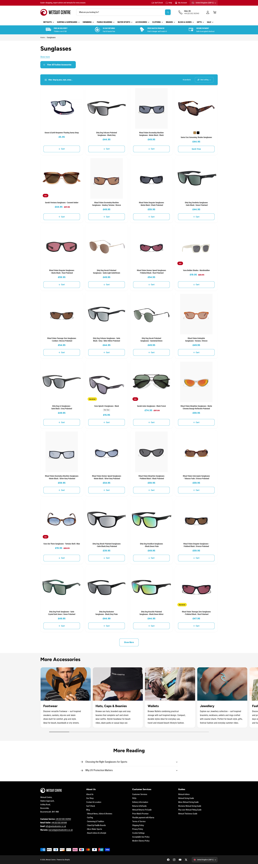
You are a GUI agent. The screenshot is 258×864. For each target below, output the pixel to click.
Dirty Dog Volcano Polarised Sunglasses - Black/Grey (106, 134)
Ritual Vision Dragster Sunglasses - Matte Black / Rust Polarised (61, 271)
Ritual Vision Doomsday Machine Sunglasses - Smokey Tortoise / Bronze (106, 203)
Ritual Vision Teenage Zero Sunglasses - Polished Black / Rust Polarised (196, 613)
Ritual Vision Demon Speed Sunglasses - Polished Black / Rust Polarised (151, 271)
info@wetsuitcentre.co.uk (56, 826)
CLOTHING (156, 22)
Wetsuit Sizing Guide (186, 798)
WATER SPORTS (123, 22)
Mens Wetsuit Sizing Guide (188, 802)
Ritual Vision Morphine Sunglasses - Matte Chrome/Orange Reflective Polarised (196, 407)
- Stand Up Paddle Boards (96, 825)
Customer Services (139, 794)
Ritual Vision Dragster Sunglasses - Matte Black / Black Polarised (151, 203)
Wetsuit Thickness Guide (187, 813)
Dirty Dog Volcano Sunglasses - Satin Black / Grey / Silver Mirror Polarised (106, 339)
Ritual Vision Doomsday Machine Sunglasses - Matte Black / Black (151, 134)
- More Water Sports (94, 829)
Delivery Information (140, 802)
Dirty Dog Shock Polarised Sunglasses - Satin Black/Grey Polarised (107, 545)
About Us (89, 794)
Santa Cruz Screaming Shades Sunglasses (196, 137)
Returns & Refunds (139, 806)
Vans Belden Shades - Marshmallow (196, 270)
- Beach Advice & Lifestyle (96, 833)
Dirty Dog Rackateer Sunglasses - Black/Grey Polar (106, 613)
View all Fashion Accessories (59, 64)
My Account (182, 3)
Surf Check (159, 3)
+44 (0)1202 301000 (59, 822)
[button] (214, 12)
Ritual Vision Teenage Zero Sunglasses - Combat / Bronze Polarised (61, 339)
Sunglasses (51, 37)
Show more (45, 57)
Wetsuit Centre (51, 860)
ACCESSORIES (141, 22)
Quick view (196, 149)
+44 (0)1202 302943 (63, 819)
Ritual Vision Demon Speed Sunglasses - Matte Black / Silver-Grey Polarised (106, 477)
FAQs (134, 798)
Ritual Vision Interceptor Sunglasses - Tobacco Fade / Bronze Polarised (196, 477)
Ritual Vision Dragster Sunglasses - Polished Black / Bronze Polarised (196, 545)
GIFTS (199, 22)
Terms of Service (139, 821)
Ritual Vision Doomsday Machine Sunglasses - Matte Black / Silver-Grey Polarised (61, 477)
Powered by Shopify (63, 860)
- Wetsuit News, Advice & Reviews (99, 813)
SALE (209, 22)
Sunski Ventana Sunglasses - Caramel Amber (61, 202)
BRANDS (169, 22)
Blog (88, 810)
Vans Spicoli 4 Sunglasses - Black (106, 406)
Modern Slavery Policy (140, 841)
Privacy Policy (137, 829)
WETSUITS (47, 22)
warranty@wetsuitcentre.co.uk (61, 830)
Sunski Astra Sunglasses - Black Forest (151, 406)
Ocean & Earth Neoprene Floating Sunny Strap (62, 133)
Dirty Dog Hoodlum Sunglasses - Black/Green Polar (151, 545)
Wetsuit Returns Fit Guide (142, 810)
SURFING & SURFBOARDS (67, 22)
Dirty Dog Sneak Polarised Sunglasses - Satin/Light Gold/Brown (106, 271)
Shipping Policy (138, 825)
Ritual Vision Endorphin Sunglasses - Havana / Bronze (196, 339)
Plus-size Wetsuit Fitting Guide (190, 810)
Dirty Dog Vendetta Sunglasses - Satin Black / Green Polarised (196, 203)
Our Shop (90, 798)
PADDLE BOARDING (104, 22)
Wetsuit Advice (184, 794)
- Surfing (89, 817)
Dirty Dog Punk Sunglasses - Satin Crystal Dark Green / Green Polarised (61, 613)
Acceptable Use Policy (140, 837)
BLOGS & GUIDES (185, 22)
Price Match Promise (140, 813)
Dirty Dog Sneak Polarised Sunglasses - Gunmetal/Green (151, 339)
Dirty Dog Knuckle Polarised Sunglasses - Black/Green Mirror (151, 613)
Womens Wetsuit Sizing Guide (189, 806)
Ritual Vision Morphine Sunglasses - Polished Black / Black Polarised (151, 477)
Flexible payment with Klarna (143, 817)
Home (42, 37)
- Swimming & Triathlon (95, 821)
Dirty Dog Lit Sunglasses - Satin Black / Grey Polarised (61, 407)
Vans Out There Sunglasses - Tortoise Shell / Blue (61, 544)
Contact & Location (93, 802)
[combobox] (123, 12)
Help (170, 3)
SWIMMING (87, 22)
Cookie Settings (138, 833)
